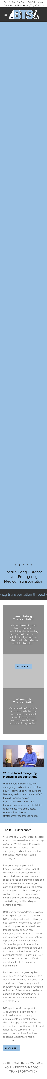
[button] (5, 14)
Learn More (11, 1048)
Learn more (23, 667)
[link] (24, 14)
